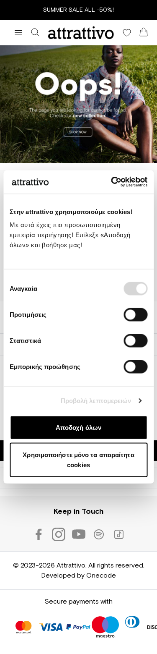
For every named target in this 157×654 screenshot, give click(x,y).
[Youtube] (78, 534)
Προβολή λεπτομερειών (96, 400)
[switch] (135, 314)
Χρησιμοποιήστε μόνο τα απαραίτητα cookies (78, 459)
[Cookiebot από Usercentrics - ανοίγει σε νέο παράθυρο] (111, 182)
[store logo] (81, 32)
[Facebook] (38, 534)
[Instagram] (58, 534)
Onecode (101, 575)
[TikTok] (119, 534)
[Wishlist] (127, 33)
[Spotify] (99, 534)
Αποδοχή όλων (78, 427)
